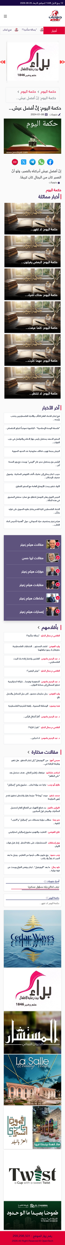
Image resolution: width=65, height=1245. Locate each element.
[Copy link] (15, 162)
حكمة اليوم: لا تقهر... (49, 903)
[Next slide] (2, 61)
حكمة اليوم (53, 189)
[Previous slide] (62, 61)
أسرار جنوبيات (52, 881)
